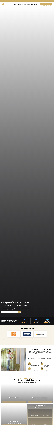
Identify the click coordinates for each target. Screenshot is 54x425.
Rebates (28, 4)
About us (19, 4)
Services (24, 4)
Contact (36, 4)
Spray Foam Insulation (40, 398)
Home (15, 4)
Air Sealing (14, 421)
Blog (32, 4)
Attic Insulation (14, 398)
